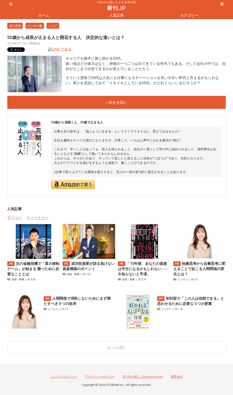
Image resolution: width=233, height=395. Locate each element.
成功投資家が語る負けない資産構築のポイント (89, 266)
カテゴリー (189, 15)
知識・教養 (18, 279)
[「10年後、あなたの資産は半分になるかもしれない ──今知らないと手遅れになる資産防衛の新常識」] (144, 257)
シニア (52, 26)
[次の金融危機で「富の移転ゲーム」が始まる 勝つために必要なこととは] (33, 257)
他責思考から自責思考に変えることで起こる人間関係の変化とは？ (199, 268)
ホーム (43, 15)
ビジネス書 (34, 26)
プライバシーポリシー (99, 377)
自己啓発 (15, 26)
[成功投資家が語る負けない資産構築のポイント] (89, 257)
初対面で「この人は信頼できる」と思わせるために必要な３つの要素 (190, 301)
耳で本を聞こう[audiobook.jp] (142, 377)
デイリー (14, 217)
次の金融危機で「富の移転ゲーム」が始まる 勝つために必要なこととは (33, 268)
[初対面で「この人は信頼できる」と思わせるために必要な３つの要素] (138, 327)
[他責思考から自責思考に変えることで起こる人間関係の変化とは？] (199, 257)
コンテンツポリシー (63, 377)
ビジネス (183, 279)
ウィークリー (37, 217)
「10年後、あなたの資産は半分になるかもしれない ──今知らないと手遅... (142, 268)
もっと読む (116, 347)
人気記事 (116, 15)
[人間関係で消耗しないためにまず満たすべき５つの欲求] (24, 327)
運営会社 (177, 377)
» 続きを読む (116, 102)
